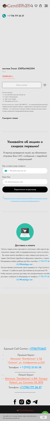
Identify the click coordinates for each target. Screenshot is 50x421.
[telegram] (35, 402)
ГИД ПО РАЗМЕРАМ (8, 78)
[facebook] (15, 402)
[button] (31, 5)
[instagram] (22, 402)
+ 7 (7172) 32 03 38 (30, 367)
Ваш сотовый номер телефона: (13, 166)
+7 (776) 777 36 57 (31, 387)
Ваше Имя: (6, 177)
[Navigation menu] (46, 6)
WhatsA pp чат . (26, 264)
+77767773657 (37, 348)
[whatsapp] (28, 402)
